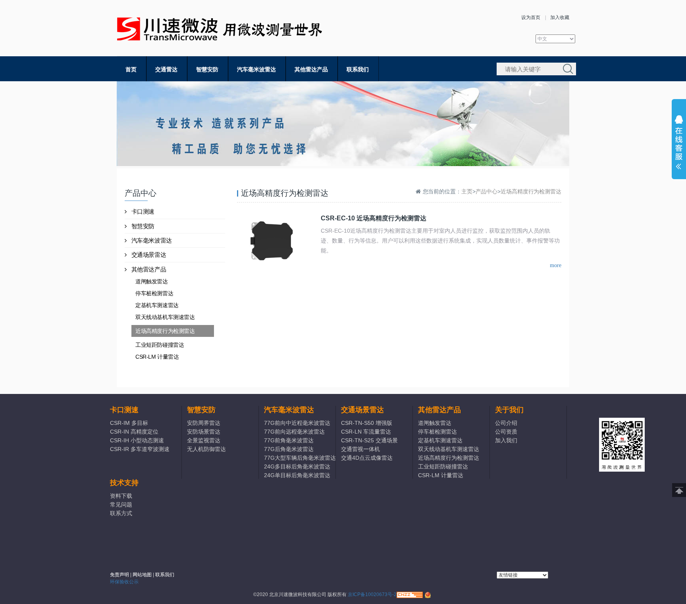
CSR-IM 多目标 (129, 423)
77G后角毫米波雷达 (289, 449)
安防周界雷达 (203, 423)
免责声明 (119, 574)
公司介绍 (506, 423)
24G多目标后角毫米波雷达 (297, 466)
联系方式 (121, 513)
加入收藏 (559, 17)
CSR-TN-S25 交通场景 (369, 440)
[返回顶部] (679, 490)
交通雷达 (166, 69)
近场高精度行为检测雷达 (165, 331)
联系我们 (358, 69)
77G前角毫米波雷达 (289, 440)
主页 (466, 191)
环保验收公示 (124, 582)
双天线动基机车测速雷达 (165, 317)
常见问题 (121, 504)
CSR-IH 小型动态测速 (137, 440)
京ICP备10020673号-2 (372, 594)
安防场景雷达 (203, 431)
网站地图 (142, 574)
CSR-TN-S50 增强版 (366, 423)
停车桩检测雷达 (154, 293)
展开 (679, 144)
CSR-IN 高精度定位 (134, 431)
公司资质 (506, 431)
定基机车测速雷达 (157, 305)
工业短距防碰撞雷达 (159, 345)
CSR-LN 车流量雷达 (366, 431)
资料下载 (121, 496)
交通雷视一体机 (360, 449)
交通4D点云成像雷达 (367, 458)
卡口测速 (142, 211)
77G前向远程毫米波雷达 (294, 431)
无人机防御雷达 (206, 449)
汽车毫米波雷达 (256, 69)
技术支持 (124, 483)
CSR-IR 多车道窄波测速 (140, 449)
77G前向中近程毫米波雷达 (297, 423)
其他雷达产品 (311, 69)
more (555, 265)
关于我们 (509, 410)
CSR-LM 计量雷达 (157, 357)
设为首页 (530, 17)
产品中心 (487, 191)
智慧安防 (207, 69)
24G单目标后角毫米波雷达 (297, 475)
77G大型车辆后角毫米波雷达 (299, 458)
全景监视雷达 (203, 440)
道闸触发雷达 (151, 281)
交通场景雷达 (148, 254)
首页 (131, 69)
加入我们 (506, 440)
